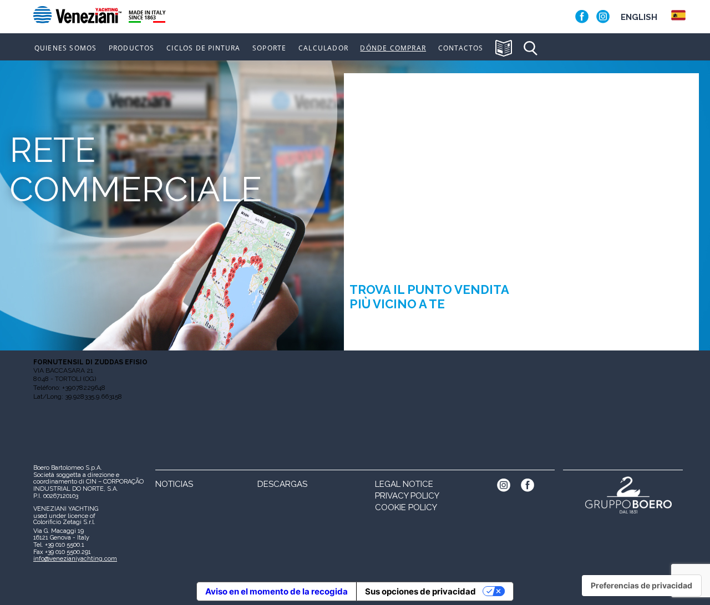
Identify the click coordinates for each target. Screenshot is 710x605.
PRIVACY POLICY (407, 496)
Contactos (461, 48)
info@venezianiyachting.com (75, 558)
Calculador (323, 48)
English (639, 17)
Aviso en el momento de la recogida (276, 591)
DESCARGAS (282, 484)
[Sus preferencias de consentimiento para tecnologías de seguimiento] (641, 585)
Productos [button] (132, 48)
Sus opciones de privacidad (420, 591)
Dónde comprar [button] (393, 48)
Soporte (269, 48)
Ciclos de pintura (203, 48)
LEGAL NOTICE (404, 484)
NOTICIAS (174, 484)
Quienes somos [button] (65, 48)
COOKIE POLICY (406, 507)
